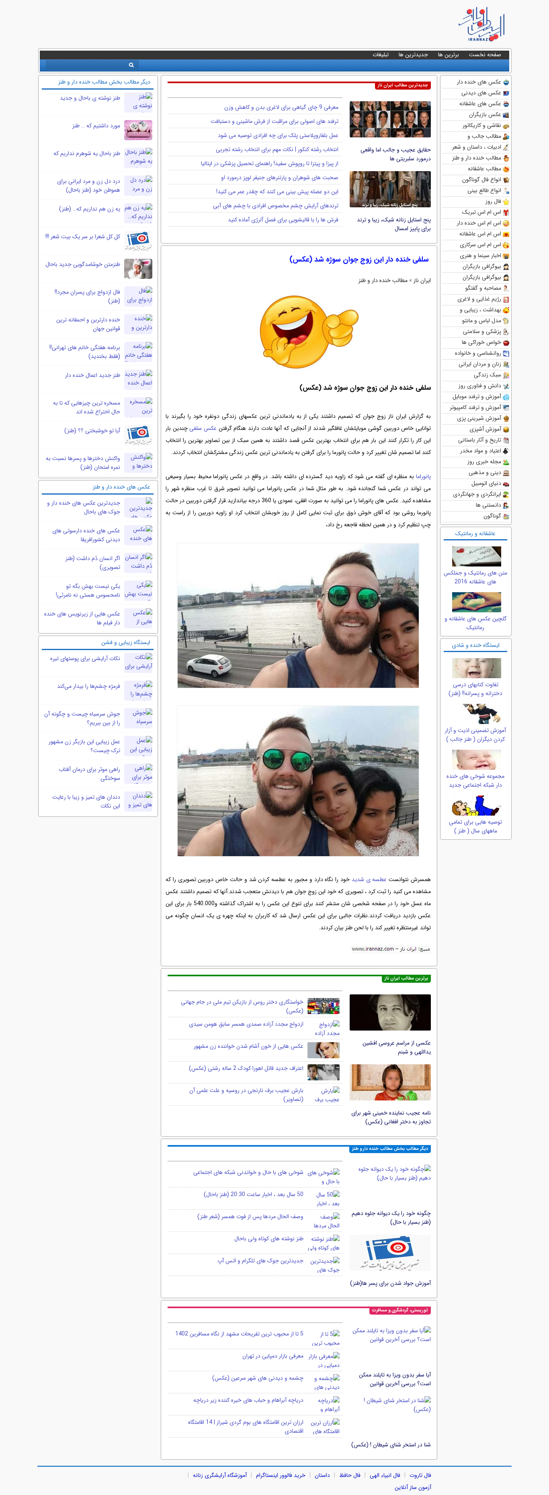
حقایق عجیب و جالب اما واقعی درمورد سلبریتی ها (396, 154)
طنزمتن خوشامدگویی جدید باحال (82, 264)
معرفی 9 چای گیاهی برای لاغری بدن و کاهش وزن (281, 107)
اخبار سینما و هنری (480, 255)
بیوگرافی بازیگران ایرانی (482, 278)
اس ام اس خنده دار (479, 223)
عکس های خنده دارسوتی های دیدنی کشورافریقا (86, 535)
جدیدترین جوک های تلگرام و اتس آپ (260, 1260)
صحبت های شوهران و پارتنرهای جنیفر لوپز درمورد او (279, 177)
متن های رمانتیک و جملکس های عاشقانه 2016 (475, 577)
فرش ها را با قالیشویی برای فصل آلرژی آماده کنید (283, 219)
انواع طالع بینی (484, 190)
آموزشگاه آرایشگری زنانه (220, 1475)
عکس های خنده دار (479, 82)
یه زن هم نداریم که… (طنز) (89, 209)
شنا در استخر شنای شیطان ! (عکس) (391, 1444)
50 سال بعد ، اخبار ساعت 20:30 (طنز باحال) (253, 1194)
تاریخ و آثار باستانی (479, 440)
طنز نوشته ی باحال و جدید (90, 98)
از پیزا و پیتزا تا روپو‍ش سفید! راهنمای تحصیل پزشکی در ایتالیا (269, 163)
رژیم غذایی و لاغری (479, 299)
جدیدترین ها (413, 54)
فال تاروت (420, 1475)
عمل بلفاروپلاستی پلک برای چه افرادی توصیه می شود (278, 135)
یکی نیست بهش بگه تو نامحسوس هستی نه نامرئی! (88, 590)
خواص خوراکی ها (481, 342)
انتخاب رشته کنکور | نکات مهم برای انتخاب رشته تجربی (277, 149)
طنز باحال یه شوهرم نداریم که (86, 153)
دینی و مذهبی (485, 472)
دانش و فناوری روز (480, 385)
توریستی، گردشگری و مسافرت (400, 1310)
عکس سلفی (203, 428)
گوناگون (492, 515)
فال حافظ (350, 1475)
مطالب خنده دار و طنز (476, 157)
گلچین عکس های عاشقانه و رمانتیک (476, 623)
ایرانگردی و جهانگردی (477, 494)
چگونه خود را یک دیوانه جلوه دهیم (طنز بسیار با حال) (391, 1218)
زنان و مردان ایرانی (480, 364)
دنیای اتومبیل (486, 483)
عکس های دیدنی (481, 92)
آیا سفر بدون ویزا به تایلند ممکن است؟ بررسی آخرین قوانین (395, 1379)
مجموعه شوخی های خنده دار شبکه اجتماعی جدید (475, 780)
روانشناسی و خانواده (478, 353)
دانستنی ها (488, 505)
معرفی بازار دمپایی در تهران (272, 1356)
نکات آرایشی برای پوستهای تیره (85, 658)
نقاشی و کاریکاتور (482, 125)
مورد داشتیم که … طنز (96, 125)
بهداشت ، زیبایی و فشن (480, 310)
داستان (322, 1475)
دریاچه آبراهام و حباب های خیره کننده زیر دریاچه (248, 1400)
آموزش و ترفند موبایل (477, 396)
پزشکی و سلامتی (482, 331)
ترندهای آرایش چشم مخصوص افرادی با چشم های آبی (275, 205)
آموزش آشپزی (485, 429)
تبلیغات (381, 54)
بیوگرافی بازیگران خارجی (482, 267)
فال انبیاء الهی (385, 1475)
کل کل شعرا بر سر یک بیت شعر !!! (82, 236)
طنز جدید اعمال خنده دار (92, 375)
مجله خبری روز (484, 461)
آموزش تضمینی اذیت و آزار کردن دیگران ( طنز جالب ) (475, 735)
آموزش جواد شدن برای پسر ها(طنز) (390, 1283)
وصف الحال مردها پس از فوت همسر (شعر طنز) (250, 1216)
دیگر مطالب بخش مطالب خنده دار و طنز (390, 1148)
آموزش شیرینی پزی (479, 418)
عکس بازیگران (485, 114)
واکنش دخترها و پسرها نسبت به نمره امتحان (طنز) (83, 463)
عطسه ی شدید (369, 879)
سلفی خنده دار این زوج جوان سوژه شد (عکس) (359, 259)
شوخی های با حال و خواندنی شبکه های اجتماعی (248, 1172)
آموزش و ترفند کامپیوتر (475, 407)
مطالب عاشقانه (484, 168)
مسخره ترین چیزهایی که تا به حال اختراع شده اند (86, 407)
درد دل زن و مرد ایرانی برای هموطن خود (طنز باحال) (88, 185)
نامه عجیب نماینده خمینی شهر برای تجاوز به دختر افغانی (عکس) (391, 1117)
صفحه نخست (485, 54)
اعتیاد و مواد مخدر (480, 450)
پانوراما (423, 476)
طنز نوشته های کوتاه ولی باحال (268, 1238)
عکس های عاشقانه (480, 103)
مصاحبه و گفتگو (483, 288)
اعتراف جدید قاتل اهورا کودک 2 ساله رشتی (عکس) (246, 1068)
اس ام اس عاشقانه (480, 233)
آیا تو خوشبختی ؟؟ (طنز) (92, 430)
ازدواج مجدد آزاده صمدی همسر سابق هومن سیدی (246, 1024)
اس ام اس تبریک (481, 212)
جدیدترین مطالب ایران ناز (403, 85)
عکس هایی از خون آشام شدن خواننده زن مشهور (248, 1046)
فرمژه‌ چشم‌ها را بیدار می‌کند (88, 686)
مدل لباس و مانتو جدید (481, 321)
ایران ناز (422, 280)
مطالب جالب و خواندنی (484, 137)
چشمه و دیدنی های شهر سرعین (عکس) (257, 1378)
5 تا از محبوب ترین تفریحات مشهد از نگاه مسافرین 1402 (239, 1333)
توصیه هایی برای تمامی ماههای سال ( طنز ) (475, 826)
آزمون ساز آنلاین (413, 1487)
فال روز (493, 201)
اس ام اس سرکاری (480, 244)
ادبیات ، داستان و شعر (476, 147)
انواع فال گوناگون (481, 179)
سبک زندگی (487, 374)
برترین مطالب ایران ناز (406, 978)
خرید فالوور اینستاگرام (280, 1475)
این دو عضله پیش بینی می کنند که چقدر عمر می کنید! (277, 191)
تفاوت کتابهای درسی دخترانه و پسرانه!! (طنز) (475, 689)
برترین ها (448, 54)
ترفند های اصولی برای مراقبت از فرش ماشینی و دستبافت (274, 121)
